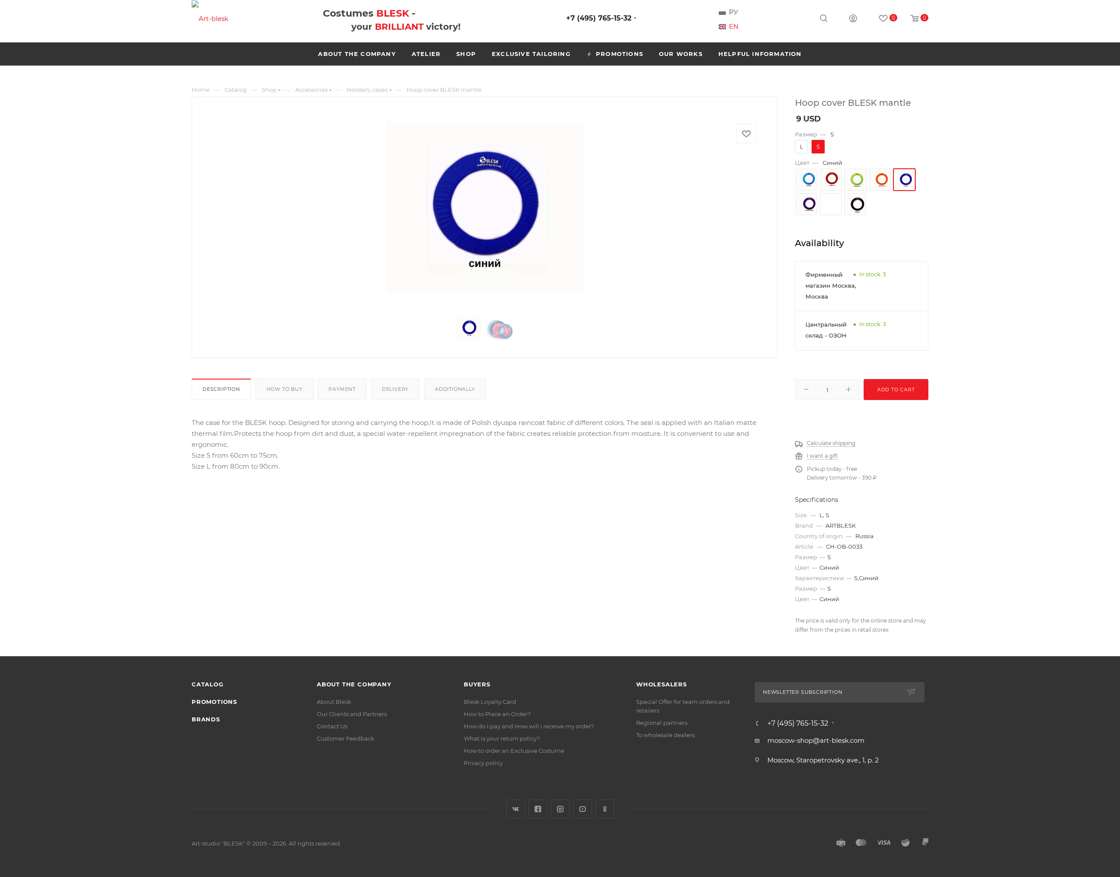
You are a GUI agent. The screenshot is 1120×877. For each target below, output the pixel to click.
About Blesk (334, 701)
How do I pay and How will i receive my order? (529, 726)
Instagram (560, 809)
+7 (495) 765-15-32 (598, 18)
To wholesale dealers (665, 734)
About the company (354, 684)
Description (221, 389)
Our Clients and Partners (352, 713)
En (733, 26)
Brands (206, 719)
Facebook (537, 809)
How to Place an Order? (497, 713)
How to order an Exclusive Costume (514, 750)
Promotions (214, 701)
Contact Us (332, 726)
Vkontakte (515, 809)
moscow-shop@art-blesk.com (815, 740)
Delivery (395, 389)
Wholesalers (661, 684)
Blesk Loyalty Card (490, 701)
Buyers (477, 684)
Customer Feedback (345, 738)
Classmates (604, 809)
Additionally (455, 389)
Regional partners (661, 722)
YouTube (582, 809)
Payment (342, 389)
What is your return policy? (502, 738)
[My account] (853, 19)
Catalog (208, 684)
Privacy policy (483, 762)
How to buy (284, 389)
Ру (733, 12)
